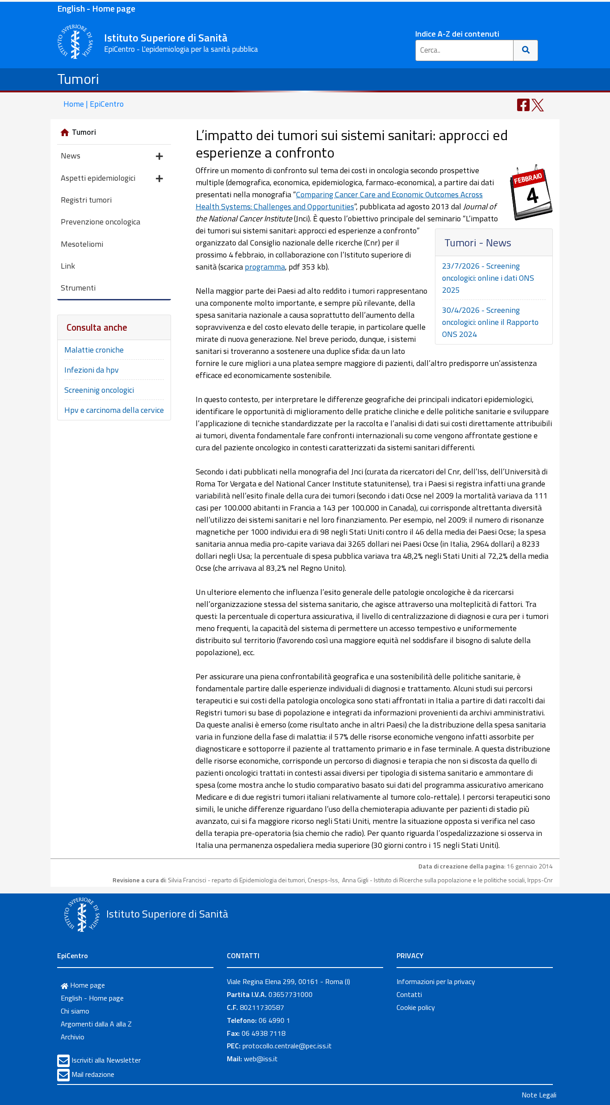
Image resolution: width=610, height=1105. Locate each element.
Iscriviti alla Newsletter (106, 1060)
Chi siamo (75, 1010)
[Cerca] (526, 50)
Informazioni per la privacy (436, 981)
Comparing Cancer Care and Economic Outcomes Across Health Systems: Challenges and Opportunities (339, 200)
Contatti (409, 994)
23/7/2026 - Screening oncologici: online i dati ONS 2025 (488, 278)
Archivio (72, 1036)
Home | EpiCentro (93, 104)
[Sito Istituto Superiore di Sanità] (81, 915)
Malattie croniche (94, 350)
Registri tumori (86, 200)
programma (265, 267)
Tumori (78, 78)
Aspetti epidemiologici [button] (98, 178)
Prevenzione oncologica (100, 222)
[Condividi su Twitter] (537, 104)
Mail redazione (92, 1074)
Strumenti (78, 288)
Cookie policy (416, 1007)
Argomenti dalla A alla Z (96, 1023)
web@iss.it (261, 1058)
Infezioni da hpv (91, 370)
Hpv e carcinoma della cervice (114, 410)
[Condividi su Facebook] (523, 104)
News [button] (70, 156)
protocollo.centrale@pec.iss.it (287, 1045)
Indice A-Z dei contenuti (457, 34)
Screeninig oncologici (99, 390)
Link (68, 266)
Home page (86, 985)
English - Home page (96, 8)
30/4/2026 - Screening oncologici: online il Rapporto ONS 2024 (490, 322)
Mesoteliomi (82, 244)
